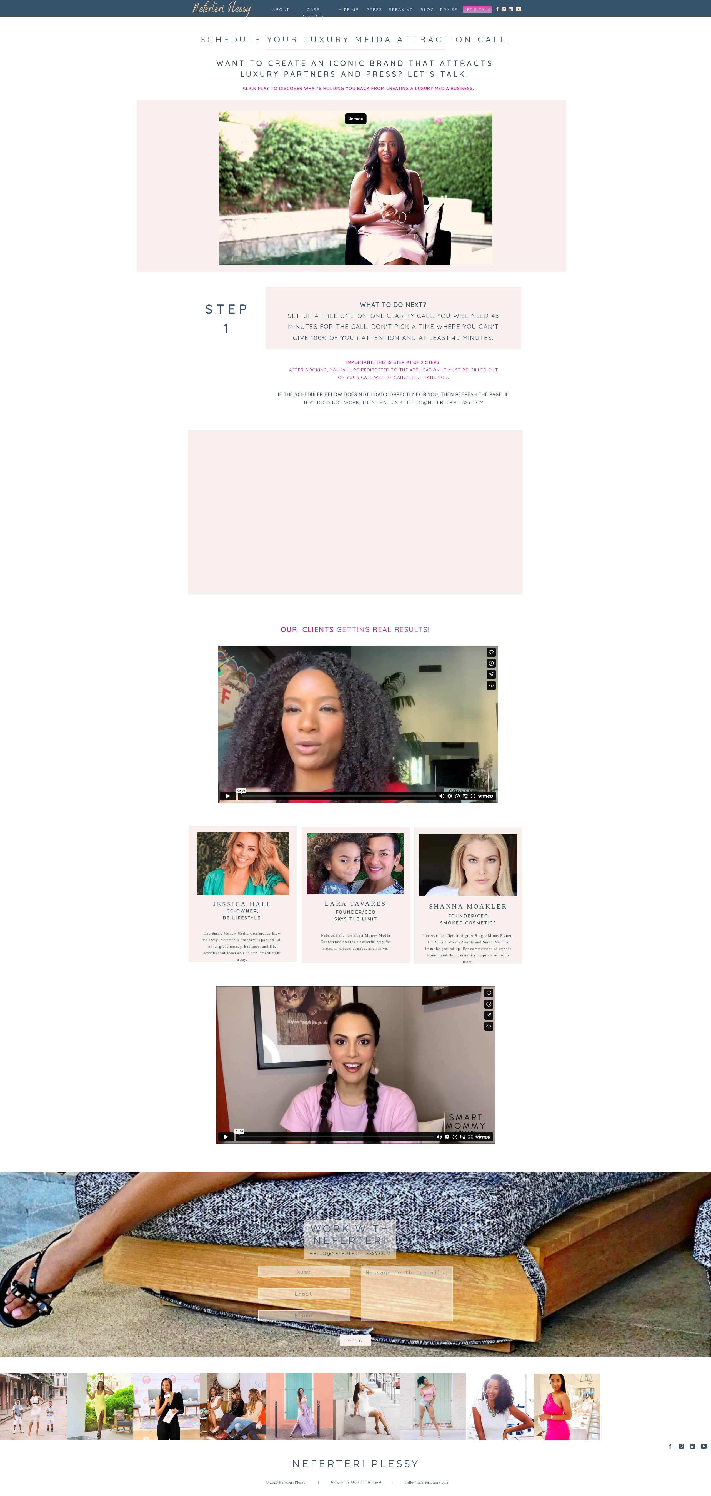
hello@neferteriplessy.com (350, 1253)
